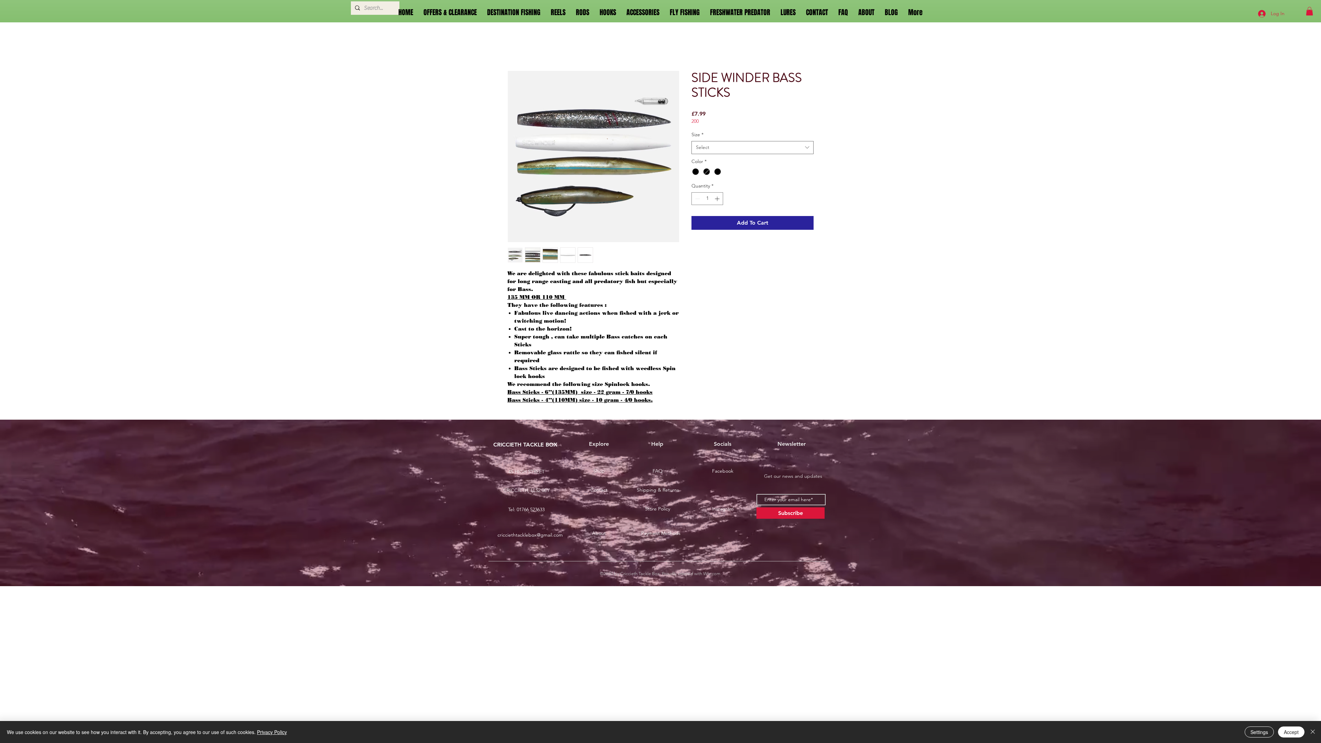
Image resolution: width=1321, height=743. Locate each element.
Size (697, 134)
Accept (1291, 732)
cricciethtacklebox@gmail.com (530, 535)
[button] (1309, 11)
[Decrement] (696, 199)
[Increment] (717, 199)
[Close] (1313, 731)
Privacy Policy (272, 732)
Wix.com (711, 573)
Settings (1259, 732)
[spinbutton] (707, 199)
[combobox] (752, 147)
